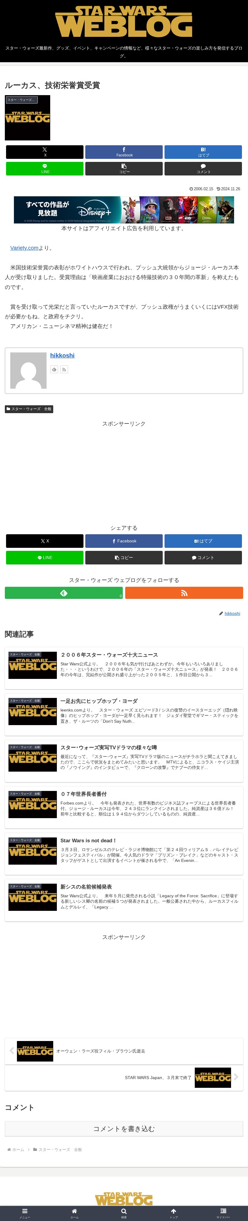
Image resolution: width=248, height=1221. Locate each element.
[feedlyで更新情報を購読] (54, 369)
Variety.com (24, 248)
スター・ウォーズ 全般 (31, 409)
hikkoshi (62, 355)
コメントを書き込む (124, 1129)
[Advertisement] (124, 471)
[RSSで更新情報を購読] (64, 369)
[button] (124, 168)
